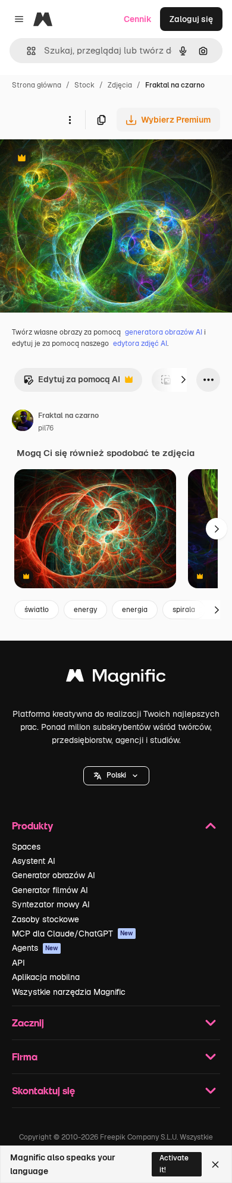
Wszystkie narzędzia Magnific (69, 992)
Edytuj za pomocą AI (71, 382)
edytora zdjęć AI (140, 343)
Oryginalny (82, 159)
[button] (116, 775)
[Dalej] (183, 380)
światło (36, 609)
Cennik (138, 19)
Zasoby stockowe (45, 919)
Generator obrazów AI (53, 875)
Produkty (32, 825)
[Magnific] (116, 678)
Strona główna (36, 85)
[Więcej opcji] (69, 120)
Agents (35, 947)
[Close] (215, 1164)
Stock (84, 85)
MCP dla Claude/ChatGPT (72, 933)
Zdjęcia (120, 85)
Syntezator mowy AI (51, 904)
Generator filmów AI (50, 890)
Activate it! (174, 1163)
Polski (116, 775)
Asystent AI (33, 861)
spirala (184, 609)
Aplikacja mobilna (46, 977)
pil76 (46, 428)
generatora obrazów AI (163, 332)
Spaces (26, 846)
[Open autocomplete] (26, 50)
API (18, 962)
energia (135, 609)
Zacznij (28, 1022)
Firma (24, 1056)
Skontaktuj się (43, 1090)
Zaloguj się (191, 19)
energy (85, 609)
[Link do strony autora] (22, 422)
